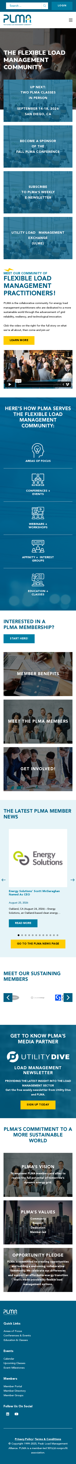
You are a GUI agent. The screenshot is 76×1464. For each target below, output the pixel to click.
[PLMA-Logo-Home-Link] (12, 1312)
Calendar (9, 1359)
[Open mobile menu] (70, 20)
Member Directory (15, 1391)
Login (62, 6)
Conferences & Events (17, 1335)
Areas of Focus (13, 1331)
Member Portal (13, 1386)
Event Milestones (14, 1368)
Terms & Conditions (48, 1439)
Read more (23, 923)
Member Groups (13, 1395)
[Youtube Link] (16, 1414)
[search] (44, 5)
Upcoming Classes (14, 1363)
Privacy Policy (24, 1439)
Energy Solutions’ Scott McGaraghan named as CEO (34, 893)
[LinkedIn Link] (8, 1414)
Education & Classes (16, 1340)
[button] (18, 935)
